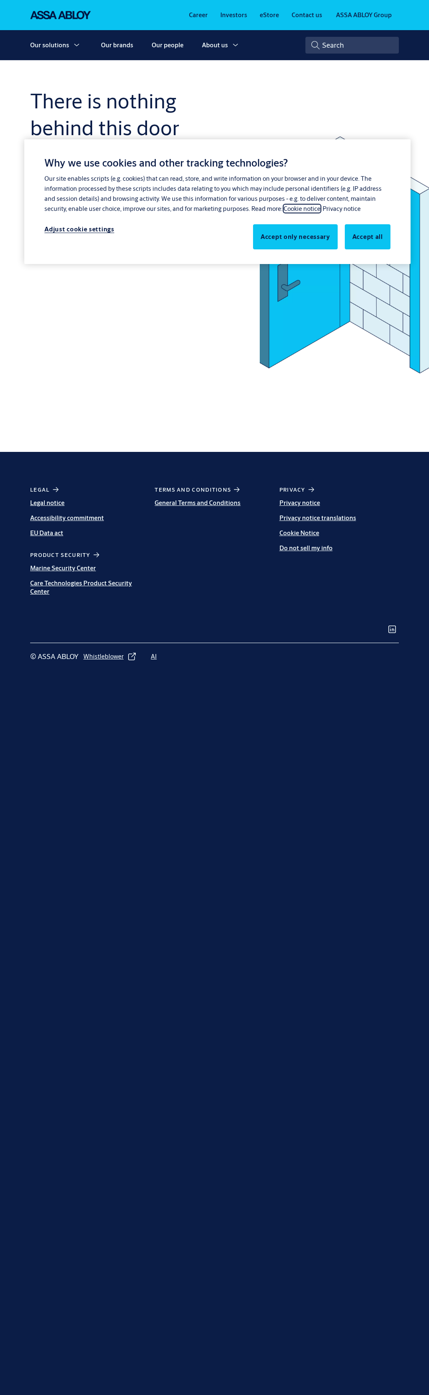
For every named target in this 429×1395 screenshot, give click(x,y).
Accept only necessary (295, 237)
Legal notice (47, 503)
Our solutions (49, 45)
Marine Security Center (63, 568)
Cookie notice (302, 209)
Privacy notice (299, 503)
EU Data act (46, 533)
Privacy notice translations (317, 518)
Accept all (367, 237)
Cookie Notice (299, 533)
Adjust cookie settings (79, 229)
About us (215, 45)
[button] (76, 45)
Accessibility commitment (67, 518)
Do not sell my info (306, 548)
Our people (167, 45)
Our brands (117, 45)
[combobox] (352, 45)
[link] (198, 15)
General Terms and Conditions (197, 503)
